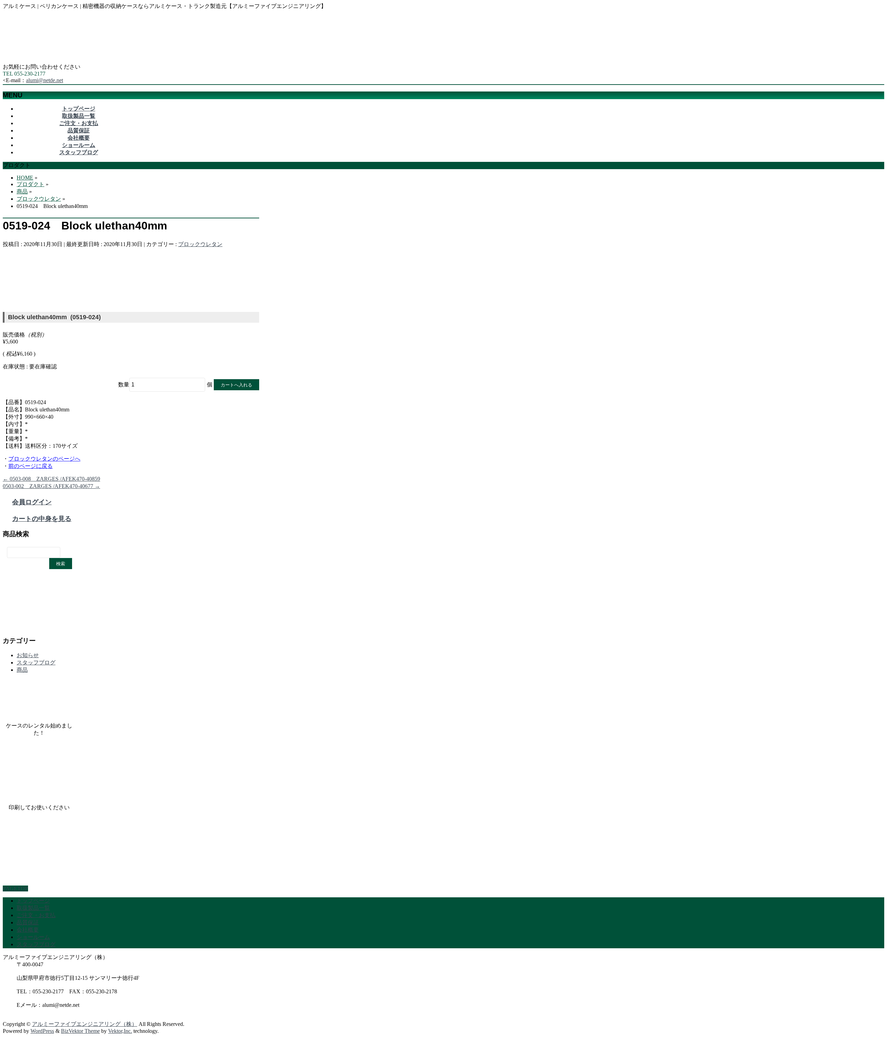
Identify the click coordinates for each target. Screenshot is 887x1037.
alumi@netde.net (44, 80)
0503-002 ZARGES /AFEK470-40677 (51, 486)
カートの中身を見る (41, 518)
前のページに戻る (30, 466)
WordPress (42, 1031)
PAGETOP (15, 888)
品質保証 (28, 922)
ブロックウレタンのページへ (44, 459)
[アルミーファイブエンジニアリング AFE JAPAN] (55, 60)
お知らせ (28, 655)
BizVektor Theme (80, 1031)
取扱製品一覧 (33, 908)
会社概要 (28, 930)
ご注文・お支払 (36, 915)
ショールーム (33, 937)
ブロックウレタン (200, 244)
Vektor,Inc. (120, 1031)
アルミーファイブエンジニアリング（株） (84, 1024)
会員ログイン (32, 502)
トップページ (33, 901)
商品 (22, 670)
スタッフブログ (36, 662)
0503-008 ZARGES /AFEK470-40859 (51, 479)
